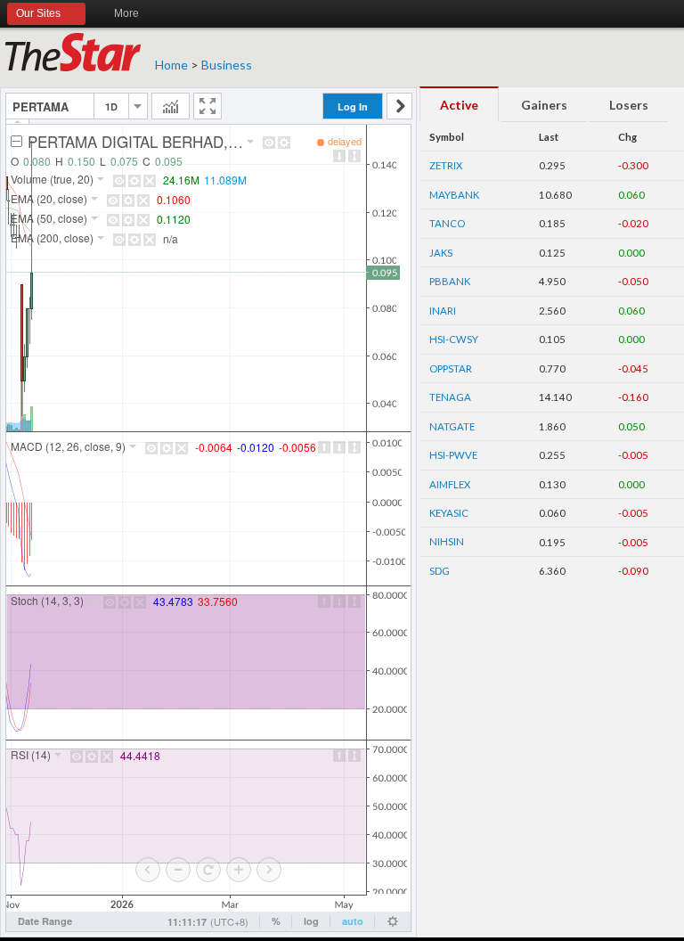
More (126, 13)
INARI (442, 310)
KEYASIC (448, 513)
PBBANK (449, 281)
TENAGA (450, 397)
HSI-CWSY (453, 339)
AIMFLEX (449, 484)
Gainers (544, 104)
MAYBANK (454, 194)
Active (459, 104)
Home (171, 64)
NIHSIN (446, 541)
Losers (628, 104)
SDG (439, 571)
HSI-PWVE (453, 455)
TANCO (447, 223)
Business (226, 64)
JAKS (440, 252)
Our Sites (38, 13)
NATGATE (452, 426)
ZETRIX (445, 165)
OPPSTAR (450, 368)
